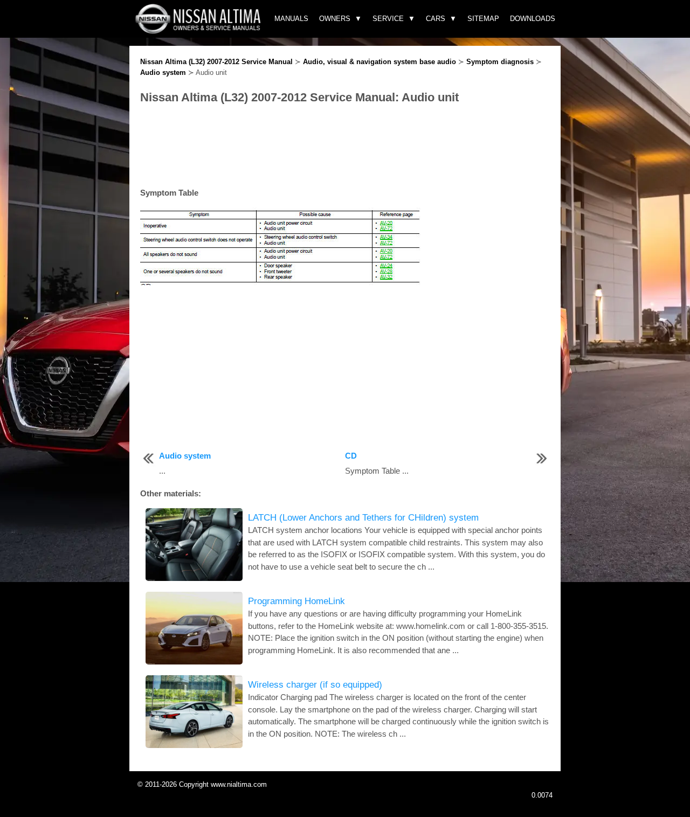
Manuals (291, 19)
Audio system (163, 72)
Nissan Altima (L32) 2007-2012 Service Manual (216, 62)
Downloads (532, 19)
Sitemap (483, 19)
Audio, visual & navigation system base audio (379, 62)
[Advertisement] (345, 146)
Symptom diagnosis (500, 62)
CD (351, 455)
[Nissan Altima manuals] (199, 31)
